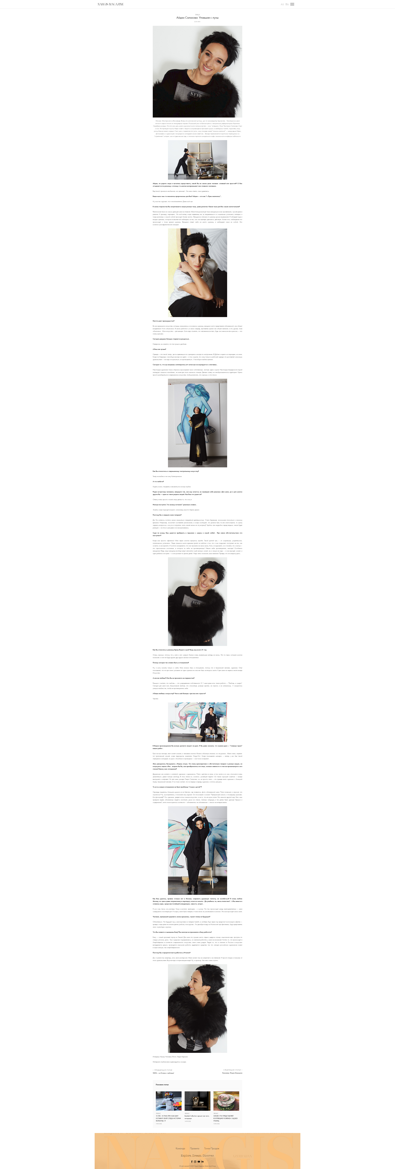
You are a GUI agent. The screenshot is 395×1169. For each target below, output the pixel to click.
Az (282, 4)
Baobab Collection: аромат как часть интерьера (197, 1117)
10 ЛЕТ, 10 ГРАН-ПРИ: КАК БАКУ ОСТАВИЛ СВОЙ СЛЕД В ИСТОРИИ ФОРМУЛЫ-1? (168, 1118)
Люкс (158, 1113)
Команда (180, 1148)
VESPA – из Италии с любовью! (163, 1073)
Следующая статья (232, 1070)
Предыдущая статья (163, 1070)
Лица (197, 15)
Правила (194, 1148)
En (287, 4)
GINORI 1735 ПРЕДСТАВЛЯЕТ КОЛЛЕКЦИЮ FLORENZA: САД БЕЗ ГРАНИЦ (225, 1118)
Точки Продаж (211, 1148)
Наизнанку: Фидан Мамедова (232, 1073)
